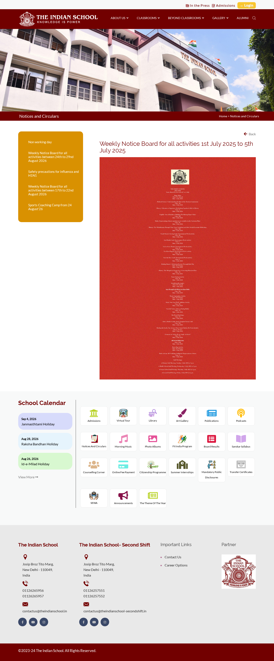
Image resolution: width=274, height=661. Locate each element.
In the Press (199, 5)
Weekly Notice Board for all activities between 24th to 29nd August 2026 (50, 157)
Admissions (225, 5)
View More (26, 477)
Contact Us (173, 557)
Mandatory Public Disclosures (212, 474)
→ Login (246, 5)
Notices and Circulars (244, 116)
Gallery (219, 18)
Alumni (243, 18)
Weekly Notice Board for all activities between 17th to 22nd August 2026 (50, 190)
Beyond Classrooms (185, 18)
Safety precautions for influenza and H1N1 (53, 173)
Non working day (40, 142)
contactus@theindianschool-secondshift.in (114, 611)
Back (252, 134)
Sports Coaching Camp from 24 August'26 (50, 207)
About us (119, 18)
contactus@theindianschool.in (44, 611)
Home (223, 116)
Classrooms (147, 18)
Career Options (176, 565)
